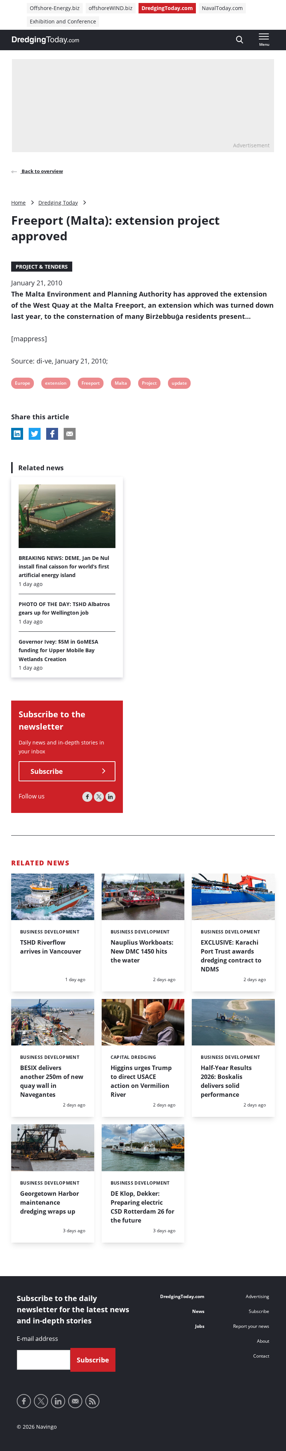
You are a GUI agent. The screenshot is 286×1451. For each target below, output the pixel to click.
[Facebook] (87, 797)
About (263, 1341)
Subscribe (47, 771)
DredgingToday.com (167, 8)
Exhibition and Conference (63, 21)
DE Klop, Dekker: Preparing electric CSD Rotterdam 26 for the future (142, 1206)
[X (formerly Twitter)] (99, 797)
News (198, 1311)
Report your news (251, 1326)
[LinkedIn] (110, 797)
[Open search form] (239, 40)
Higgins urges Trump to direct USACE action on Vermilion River (141, 1081)
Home (18, 202)
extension (56, 384)
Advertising (257, 1296)
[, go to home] (45, 40)
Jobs (199, 1326)
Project (149, 384)
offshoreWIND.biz (111, 8)
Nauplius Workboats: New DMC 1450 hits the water (142, 951)
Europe (22, 384)
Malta (120, 384)
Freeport (90, 384)
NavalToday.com (222, 8)
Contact (261, 1356)
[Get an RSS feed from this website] (92, 1401)
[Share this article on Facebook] (52, 434)
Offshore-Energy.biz (55, 8)
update (179, 384)
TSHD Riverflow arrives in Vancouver (50, 946)
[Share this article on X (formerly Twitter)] (35, 434)
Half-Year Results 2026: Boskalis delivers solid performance (226, 1081)
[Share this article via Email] (70, 434)
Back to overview (41, 171)
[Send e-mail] (75, 1401)
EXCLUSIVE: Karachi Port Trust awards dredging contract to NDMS (231, 955)
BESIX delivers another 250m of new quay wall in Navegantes (51, 1081)
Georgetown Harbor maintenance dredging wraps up (49, 1202)
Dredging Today (58, 202)
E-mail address (37, 1339)
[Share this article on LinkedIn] (17, 434)
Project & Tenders (42, 266)
